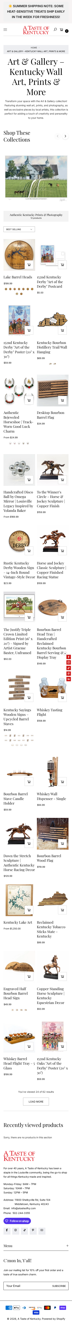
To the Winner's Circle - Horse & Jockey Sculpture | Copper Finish (51, 499)
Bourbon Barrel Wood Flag (49, 858)
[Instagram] (15, 1231)
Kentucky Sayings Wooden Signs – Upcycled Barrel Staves (17, 717)
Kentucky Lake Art (17, 922)
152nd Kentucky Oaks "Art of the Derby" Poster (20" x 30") (52, 1065)
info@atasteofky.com (23, 1208)
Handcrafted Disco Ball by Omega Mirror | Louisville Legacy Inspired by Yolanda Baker (18, 501)
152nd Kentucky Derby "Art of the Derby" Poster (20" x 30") (18, 349)
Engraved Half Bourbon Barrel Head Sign (15, 993)
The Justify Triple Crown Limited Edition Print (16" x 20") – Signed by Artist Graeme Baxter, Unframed (18, 641)
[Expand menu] (5, 29)
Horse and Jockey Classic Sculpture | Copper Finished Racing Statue (51, 570)
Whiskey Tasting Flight (49, 712)
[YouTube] (41, 1231)
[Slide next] (65, 136)
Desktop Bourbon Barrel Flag (50, 414)
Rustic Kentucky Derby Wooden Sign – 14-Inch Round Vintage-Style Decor (19, 570)
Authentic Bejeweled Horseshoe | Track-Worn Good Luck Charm (18, 421)
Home (34, 47)
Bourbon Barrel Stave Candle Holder (15, 798)
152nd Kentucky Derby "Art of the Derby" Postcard (50, 282)
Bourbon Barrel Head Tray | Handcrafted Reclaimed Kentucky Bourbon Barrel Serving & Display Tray (51, 643)
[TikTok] (24, 1231)
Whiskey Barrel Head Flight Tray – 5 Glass (19, 1063)
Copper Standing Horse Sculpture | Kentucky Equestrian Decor (50, 995)
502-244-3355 (21, 1212)
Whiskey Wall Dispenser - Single (51, 796)
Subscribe (59, 1285)
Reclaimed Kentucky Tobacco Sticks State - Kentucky (51, 929)
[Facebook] (6, 1231)
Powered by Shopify (53, 1318)
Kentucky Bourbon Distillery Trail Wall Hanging (52, 347)
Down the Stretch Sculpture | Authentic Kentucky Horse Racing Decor (19, 862)
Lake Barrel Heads (17, 277)
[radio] (6, 289)
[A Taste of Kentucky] (36, 29)
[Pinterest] (33, 1231)
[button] (55, 29)
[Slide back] (58, 136)
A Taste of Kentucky (29, 1318)
